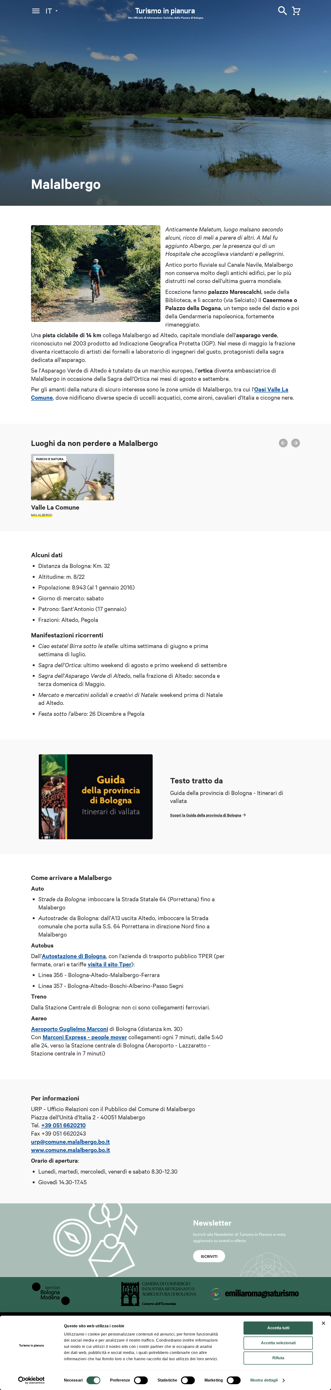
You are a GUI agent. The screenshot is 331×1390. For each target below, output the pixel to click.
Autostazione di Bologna (74, 956)
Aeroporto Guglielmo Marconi (69, 1028)
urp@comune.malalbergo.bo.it (70, 1141)
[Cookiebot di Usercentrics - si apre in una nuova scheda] (31, 1380)
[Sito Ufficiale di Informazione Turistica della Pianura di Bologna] (169, 12)
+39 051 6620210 (63, 1125)
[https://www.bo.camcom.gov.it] (158, 1304)
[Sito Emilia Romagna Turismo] (255, 1304)
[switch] (141, 1380)
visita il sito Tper (109, 964)
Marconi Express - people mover (85, 1037)
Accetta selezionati (278, 1343)
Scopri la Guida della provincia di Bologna (205, 814)
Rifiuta (278, 1358)
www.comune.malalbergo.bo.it (70, 1149)
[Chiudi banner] (323, 1323)
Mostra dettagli (264, 1380)
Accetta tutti (278, 1328)
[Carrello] (295, 10)
